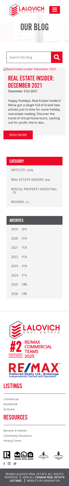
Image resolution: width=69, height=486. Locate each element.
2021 (14, 247)
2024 (14, 275)
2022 (14, 256)
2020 (14, 238)
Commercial (10, 399)
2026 (14, 293)
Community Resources (17, 435)
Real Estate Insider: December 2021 (31, 82)
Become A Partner (15, 430)
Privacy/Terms (12, 440)
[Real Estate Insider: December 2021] (29, 69)
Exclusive (9, 409)
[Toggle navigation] (54, 10)
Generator (51, 480)
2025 (14, 284)
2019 (14, 229)
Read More (18, 135)
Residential (10, 404)
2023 (14, 266)
